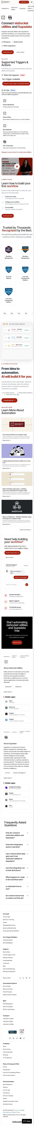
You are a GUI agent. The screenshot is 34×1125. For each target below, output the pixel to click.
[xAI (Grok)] (29, 978)
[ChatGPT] (20, 978)
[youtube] (20, 1038)
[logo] (6, 2)
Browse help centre (11, 552)
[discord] (24, 1038)
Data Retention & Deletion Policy (11, 1112)
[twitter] (17, 1038)
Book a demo (20, 52)
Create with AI (8, 400)
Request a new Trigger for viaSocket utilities (16, 83)
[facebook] (13, 1038)
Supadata (22, 8)
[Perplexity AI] (26, 978)
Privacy (16, 1110)
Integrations (5, 8)
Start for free (17, 642)
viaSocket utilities (14, 8)
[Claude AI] (23, 978)
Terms (20, 1110)
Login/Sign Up (24, 2)
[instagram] (10, 1038)
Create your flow (7, 52)
